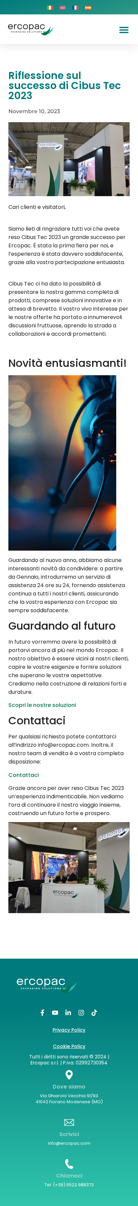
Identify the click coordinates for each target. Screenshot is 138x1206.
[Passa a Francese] (75, 7)
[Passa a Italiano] (50, 7)
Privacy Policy (69, 1030)
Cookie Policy (69, 1046)
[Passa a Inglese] (62, 7)
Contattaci (23, 775)
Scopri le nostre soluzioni (42, 705)
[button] (123, 29)
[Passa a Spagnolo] (88, 7)
